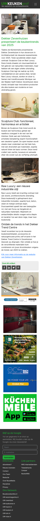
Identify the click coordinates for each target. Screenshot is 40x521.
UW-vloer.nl (7, 516)
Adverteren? (7, 464)
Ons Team (6, 474)
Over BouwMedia (9, 481)
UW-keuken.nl (8, 510)
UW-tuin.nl (6, 513)
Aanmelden (8, 457)
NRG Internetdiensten (29, 464)
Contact (5, 471)
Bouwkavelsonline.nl (10, 494)
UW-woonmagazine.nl (10, 497)
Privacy (5, 487)
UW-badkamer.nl (9, 504)
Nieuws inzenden (9, 468)
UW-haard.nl (7, 507)
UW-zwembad (8, 500)
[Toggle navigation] (35, 4)
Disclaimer (6, 484)
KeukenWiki (25, 474)
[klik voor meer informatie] (20, 288)
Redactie (6, 477)
